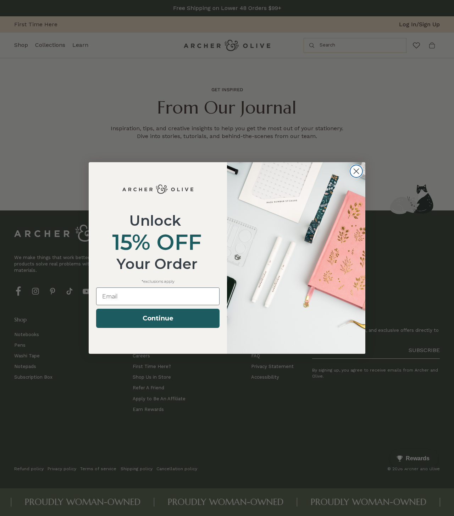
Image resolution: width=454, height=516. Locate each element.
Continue (158, 318)
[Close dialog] (356, 171)
